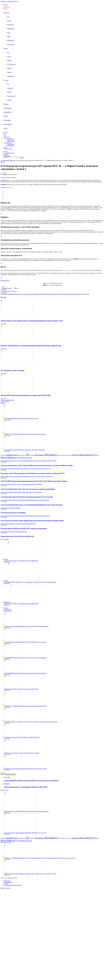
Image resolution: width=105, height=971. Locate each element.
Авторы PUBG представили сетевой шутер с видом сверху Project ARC (26, 395)
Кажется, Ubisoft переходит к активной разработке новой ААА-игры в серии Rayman (31, 345)
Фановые (29, 457)
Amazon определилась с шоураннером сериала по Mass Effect (21, 560)
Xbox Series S (11, 141)
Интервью (10, 88)
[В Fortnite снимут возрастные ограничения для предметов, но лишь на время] (13, 767)
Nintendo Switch (8, 148)
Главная (3, 160)
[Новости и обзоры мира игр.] (9, 1)
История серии (11, 64)
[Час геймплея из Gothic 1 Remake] (17, 367)
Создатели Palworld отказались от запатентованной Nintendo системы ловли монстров (32, 505)
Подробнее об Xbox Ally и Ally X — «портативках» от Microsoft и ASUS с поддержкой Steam (30, 582)
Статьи (6, 80)
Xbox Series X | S (87, 455)
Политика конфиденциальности (13, 885)
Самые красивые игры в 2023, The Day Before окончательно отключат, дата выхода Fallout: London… (37, 465)
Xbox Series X (11, 139)
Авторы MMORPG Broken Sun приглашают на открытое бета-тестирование (25, 657)
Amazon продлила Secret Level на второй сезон (17, 536)
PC (4, 134)
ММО (8, 36)
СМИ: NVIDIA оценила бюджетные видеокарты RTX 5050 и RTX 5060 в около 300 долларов (34, 481)
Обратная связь (8, 882)
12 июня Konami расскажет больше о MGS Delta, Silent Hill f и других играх (25, 642)
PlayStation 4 (10, 144)
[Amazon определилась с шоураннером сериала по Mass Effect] (13, 687)
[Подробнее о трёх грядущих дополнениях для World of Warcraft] (13, 736)
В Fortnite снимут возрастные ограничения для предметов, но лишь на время (25, 768)
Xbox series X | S (8, 138)
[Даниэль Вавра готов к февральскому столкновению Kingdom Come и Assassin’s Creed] (17, 317)
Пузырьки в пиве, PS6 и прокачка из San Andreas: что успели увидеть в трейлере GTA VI (32, 473)
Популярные (7, 609)
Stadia (5, 147)
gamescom (3, 455)
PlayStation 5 (10, 145)
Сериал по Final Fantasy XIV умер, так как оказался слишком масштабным (28, 489)
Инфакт (9, 60)
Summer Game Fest (66, 455)
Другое (9, 56)
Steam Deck (60, 455)
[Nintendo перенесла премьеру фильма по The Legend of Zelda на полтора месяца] (13, 625)
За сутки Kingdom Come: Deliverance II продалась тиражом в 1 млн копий (24, 449)
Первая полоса (11, 96)
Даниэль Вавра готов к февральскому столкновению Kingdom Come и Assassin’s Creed (31, 321)
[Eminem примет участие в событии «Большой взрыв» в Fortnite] (13, 751)
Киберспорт (10, 28)
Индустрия (10, 24)
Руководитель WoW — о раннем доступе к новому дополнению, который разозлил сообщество (30, 721)
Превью (9, 72)
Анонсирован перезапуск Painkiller (13, 512)
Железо (9, 20)
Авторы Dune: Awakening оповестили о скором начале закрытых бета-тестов (25, 706)
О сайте (6, 883)
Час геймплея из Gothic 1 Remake (12, 370)
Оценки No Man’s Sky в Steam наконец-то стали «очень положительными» (25, 434)
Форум (6, 132)
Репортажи (10, 76)
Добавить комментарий (7, 400)
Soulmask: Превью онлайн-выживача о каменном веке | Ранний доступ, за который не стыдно (30, 873)
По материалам (5, 280)
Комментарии (8, 611)
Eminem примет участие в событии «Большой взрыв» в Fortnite (21, 753)
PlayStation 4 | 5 (8, 142)
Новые (6, 608)
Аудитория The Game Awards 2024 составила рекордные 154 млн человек (27, 497)
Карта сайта (7, 880)
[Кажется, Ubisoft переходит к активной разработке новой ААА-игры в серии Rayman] (17, 342)
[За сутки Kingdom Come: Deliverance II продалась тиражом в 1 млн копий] (13, 448)
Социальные (10, 44)
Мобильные (10, 40)
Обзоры (9, 68)
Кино (8, 32)
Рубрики (3, 774)
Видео (6, 48)
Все (8, 16)
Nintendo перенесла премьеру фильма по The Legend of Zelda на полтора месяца (26, 626)
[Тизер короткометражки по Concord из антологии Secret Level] (13, 417)
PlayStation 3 (32, 455)
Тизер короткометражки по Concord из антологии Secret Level (21, 418)
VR (5, 135)
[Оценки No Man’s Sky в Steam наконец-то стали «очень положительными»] (13, 432)
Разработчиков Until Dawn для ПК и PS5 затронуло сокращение (24, 528)
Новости (6, 13)
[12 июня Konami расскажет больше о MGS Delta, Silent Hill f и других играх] (13, 640)
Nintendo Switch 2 (5, 180)
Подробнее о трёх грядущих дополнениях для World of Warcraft (21, 737)
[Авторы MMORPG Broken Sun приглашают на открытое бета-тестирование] (13, 656)
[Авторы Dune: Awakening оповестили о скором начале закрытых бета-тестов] (13, 704)
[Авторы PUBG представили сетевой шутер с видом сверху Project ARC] (17, 392)
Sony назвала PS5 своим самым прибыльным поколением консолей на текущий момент (32, 520)
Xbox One (6, 136)
